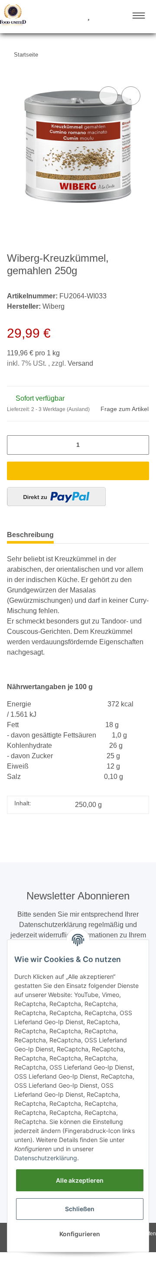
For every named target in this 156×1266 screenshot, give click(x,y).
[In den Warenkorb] (78, 471)
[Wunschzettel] (88, 16)
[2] (56, 496)
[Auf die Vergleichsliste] (108, 95)
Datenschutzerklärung (45, 1158)
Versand (80, 363)
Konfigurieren (79, 1234)
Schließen (79, 1208)
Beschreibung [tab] (30, 534)
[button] (56, 16)
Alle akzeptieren (80, 1180)
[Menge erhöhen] (140, 445)
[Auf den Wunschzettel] (130, 95)
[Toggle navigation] (138, 15)
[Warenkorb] (104, 16)
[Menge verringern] (16, 445)
